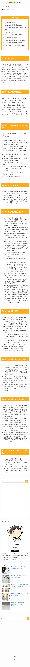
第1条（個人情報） (10, 22)
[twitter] (14, 656)
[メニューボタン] (2, 2)
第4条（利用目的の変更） (12, 32)
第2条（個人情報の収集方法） (13, 25)
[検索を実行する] (26, 481)
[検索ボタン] (27, 2)
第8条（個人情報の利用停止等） (14, 42)
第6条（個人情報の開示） (12, 37)
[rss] (15, 656)
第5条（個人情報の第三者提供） (14, 35)
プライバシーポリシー (15, 659)
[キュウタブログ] (15, 2)
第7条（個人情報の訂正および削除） (15, 40)
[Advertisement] (15, 501)
